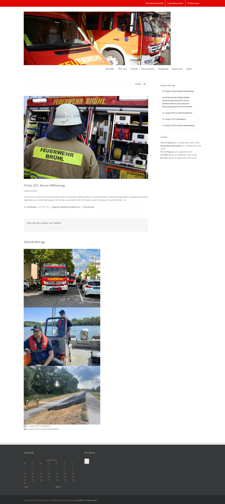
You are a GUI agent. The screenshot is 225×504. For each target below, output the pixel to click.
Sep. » (58, 487)
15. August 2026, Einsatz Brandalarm (177, 113)
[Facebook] (86, 461)
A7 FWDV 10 (165, 155)
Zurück (138, 84)
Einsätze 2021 (75, 207)
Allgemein (56, 207)
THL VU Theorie (166, 142)
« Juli (26, 487)
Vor (145, 84)
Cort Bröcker (32, 207)
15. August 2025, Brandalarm (174, 119)
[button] (196, 69)
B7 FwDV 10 (165, 158)
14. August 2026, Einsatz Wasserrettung (178, 125)
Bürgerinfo (65, 207)
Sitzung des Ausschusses (170, 145)
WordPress (81, 500)
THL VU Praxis (166, 152)
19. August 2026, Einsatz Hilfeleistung (178, 91)
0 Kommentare (88, 207)
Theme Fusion (91, 500)
